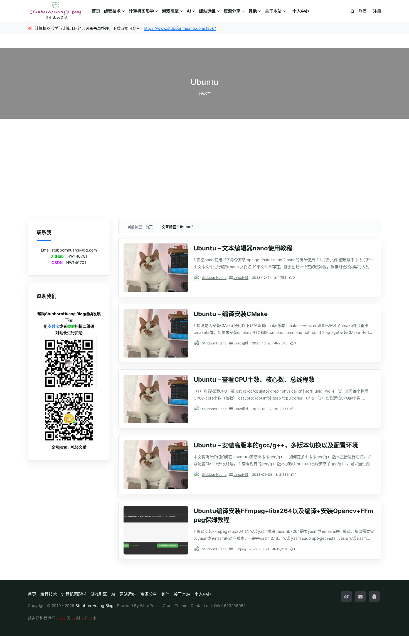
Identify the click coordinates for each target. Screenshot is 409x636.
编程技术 (112, 11)
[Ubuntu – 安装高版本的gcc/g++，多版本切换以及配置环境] (156, 464)
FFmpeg (239, 549)
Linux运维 (240, 277)
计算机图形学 (141, 11)
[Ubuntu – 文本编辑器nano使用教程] (156, 267)
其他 (252, 11)
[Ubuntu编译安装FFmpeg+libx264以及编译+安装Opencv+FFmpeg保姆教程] (156, 530)
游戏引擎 (170, 11)
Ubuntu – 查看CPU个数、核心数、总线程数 (254, 379)
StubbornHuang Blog (94, 605)
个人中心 (300, 11)
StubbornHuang (214, 277)
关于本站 (273, 11)
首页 (96, 11)
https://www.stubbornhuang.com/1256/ (180, 28)
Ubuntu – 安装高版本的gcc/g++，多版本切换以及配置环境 (276, 445)
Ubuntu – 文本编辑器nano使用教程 (243, 248)
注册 (377, 11)
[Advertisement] (204, 169)
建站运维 (207, 11)
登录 (363, 11)
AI (189, 11)
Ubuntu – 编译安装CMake (231, 313)
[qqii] (374, 596)
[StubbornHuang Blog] (58, 11)
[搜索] (352, 11)
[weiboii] (346, 596)
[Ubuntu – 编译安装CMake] (156, 333)
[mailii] (360, 596)
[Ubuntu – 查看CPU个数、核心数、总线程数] (156, 399)
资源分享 (232, 11)
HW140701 (77, 256)
